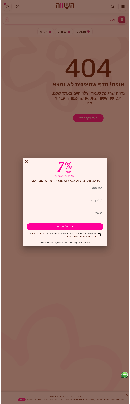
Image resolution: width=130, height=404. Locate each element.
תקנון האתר (91, 236)
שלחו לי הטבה (65, 226)
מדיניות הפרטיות (38, 233)
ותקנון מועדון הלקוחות (75, 236)
